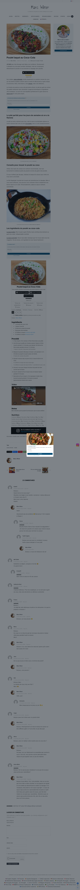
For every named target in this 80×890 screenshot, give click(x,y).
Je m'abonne (40, 453)
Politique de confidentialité (36, 455)
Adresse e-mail (29, 449)
